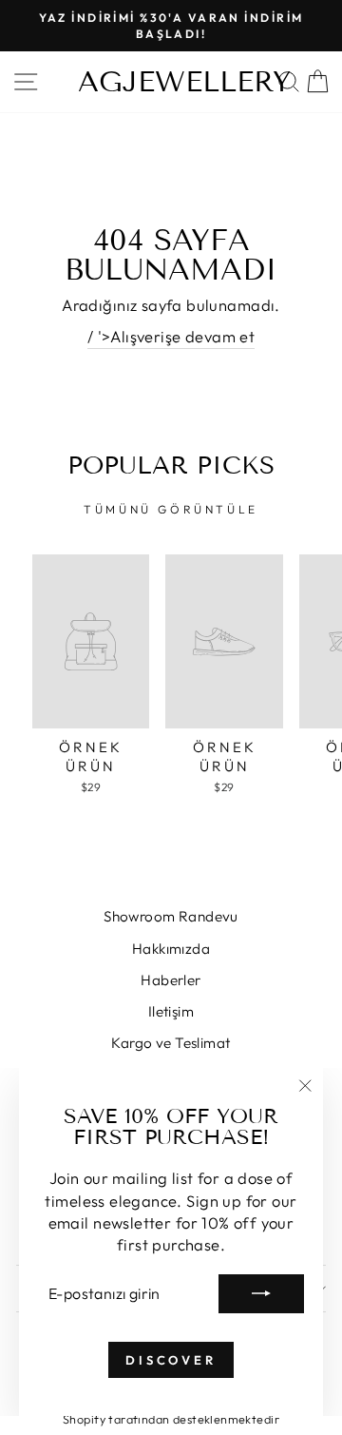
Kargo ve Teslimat (170, 1043)
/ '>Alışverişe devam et (171, 336)
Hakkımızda (171, 949)
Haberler (170, 980)
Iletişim (171, 1011)
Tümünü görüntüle (171, 509)
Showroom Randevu (171, 916)
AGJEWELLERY (184, 82)
